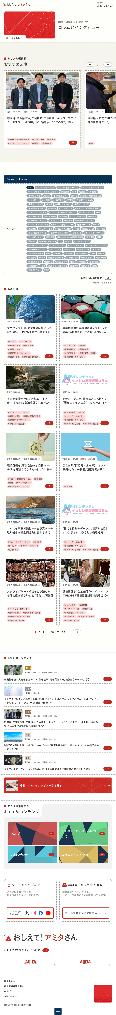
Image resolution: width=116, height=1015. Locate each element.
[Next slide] (107, 64)
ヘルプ (7, 991)
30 (63, 632)
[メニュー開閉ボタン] (58, 1011)
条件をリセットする (102, 282)
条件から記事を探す (91, 278)
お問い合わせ (11, 996)
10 (52, 632)
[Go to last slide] (90, 64)
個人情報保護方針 (13, 986)
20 (58, 632)
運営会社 (8, 981)
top (6, 37)
